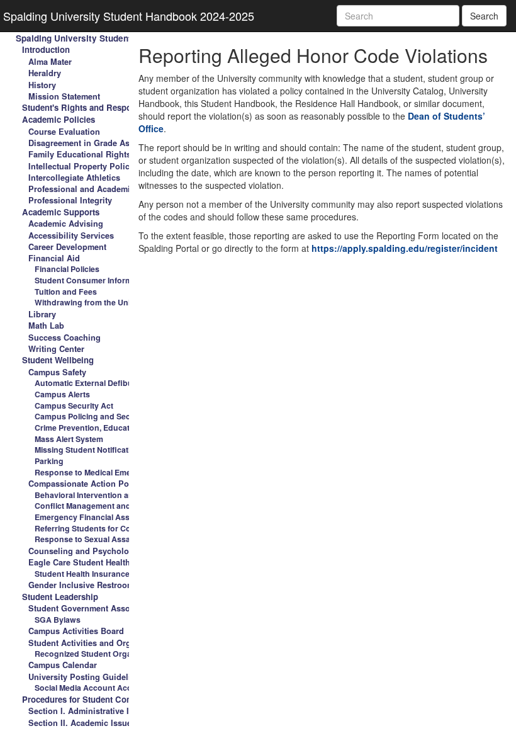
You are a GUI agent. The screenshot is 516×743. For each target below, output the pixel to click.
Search (484, 15)
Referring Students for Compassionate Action (120, 528)
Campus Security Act (74, 405)
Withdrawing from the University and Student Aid (126, 302)
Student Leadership (60, 597)
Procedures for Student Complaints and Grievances (122, 699)
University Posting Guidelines (86, 677)
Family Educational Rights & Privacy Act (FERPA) (124, 154)
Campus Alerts (62, 394)
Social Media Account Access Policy (102, 687)
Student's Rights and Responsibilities (96, 107)
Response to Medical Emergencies (99, 472)
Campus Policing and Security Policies (106, 416)
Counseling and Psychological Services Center (119, 551)
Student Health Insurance (82, 573)
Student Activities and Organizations (99, 643)
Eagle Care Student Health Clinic (91, 562)
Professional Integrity (70, 200)
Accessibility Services (71, 235)
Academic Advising (65, 223)
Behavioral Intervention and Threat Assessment (124, 495)
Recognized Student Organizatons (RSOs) (113, 653)
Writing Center (56, 348)
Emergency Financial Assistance (96, 517)
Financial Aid (54, 258)
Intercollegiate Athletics (74, 177)
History (42, 85)
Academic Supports (60, 212)
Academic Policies (58, 119)
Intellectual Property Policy (81, 166)
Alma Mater (50, 61)
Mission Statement (64, 96)
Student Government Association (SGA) (105, 608)
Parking (49, 461)
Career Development (67, 246)
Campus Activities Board (76, 631)
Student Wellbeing (58, 360)
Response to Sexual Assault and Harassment (119, 539)
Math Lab (46, 325)
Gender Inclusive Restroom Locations (101, 585)
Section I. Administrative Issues (90, 711)
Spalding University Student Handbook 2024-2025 (128, 16)
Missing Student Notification (87, 449)
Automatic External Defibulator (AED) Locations (124, 383)
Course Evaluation (64, 131)
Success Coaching (64, 337)
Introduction (46, 49)
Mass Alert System (69, 439)
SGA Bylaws (58, 619)
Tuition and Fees (66, 291)
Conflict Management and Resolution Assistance (126, 505)
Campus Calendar (62, 665)
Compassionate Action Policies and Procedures (121, 483)
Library (42, 314)
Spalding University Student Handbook (96, 38)
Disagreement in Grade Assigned (92, 143)
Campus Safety (57, 372)
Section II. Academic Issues (82, 723)
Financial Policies (67, 269)
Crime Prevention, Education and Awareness (118, 427)
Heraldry (44, 73)
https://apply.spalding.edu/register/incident (404, 248)
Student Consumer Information (93, 280)
